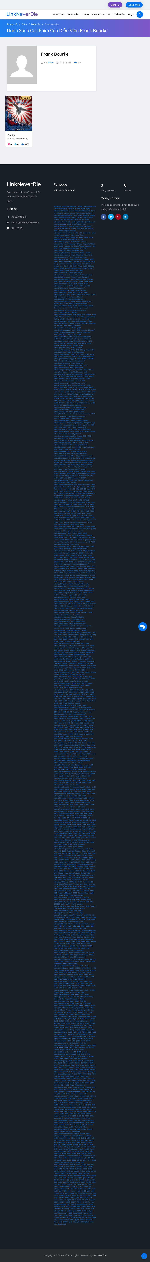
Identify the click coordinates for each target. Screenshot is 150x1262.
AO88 (89, 436)
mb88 (93, 487)
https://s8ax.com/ (60, 900)
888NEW (62, 507)
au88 (60, 487)
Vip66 (78, 222)
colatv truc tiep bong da (85, 228)
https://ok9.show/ (70, 560)
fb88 (92, 425)
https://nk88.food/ (78, 787)
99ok (75, 542)
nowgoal (67, 246)
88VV (94, 566)
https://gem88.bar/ (75, 244)
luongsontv (74, 237)
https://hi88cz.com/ (72, 999)
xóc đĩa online (58, 560)
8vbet (72, 1001)
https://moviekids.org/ (72, 496)
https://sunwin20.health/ (62, 772)
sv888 (76, 747)
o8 (59, 376)
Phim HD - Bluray (102, 14)
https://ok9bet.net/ (81, 1034)
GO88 (94, 295)
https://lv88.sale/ (60, 1078)
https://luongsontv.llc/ (61, 544)
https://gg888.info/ (60, 847)
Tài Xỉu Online (74, 1043)
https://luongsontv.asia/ (62, 959)
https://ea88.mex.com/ (77, 586)
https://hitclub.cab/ (60, 440)
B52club (61, 390)
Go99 (61, 562)
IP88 (84, 972)
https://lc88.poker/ (60, 930)
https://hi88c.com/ (60, 1010)
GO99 (89, 513)
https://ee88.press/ (89, 930)
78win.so (80, 376)
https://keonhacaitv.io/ (80, 588)
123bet (84, 648)
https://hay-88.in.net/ (61, 568)
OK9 (82, 354)
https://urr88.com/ (81, 1056)
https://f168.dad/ (59, 482)
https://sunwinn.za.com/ (82, 339)
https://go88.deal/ (60, 299)
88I (83, 458)
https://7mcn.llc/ (89, 374)
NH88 (70, 886)
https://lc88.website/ (61, 655)
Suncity (80, 893)
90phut (70, 467)
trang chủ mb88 (73, 635)
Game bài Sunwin (73, 986)
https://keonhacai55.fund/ (76, 507)
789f (71, 602)
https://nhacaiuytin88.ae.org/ (69, 685)
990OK (91, 953)
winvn (73, 613)
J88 (75, 540)
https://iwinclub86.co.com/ (81, 414)
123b (77, 489)
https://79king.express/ (62, 242)
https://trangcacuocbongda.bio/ (65, 436)
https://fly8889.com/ (61, 396)
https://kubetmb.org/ (69, 760)
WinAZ (89, 789)
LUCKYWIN (87, 915)
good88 (61, 776)
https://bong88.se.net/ (75, 423)
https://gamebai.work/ (61, 354)
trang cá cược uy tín (70, 425)
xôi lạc (81, 220)
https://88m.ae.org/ (75, 657)
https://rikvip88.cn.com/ (85, 758)
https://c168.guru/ (60, 1052)
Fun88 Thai (91, 701)
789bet (90, 462)
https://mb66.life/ (86, 226)
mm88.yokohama (84, 760)
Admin (51, 62)
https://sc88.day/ (88, 447)
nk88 (64, 582)
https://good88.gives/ (61, 597)
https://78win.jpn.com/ (61, 809)
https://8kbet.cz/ (65, 840)
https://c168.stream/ (80, 778)
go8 (70, 489)
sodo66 (56, 615)
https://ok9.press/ (60, 447)
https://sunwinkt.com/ (61, 1045)
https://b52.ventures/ (77, 646)
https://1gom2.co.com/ (79, 451)
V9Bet (60, 939)
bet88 (82, 253)
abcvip (60, 844)
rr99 (64, 986)
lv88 (79, 827)
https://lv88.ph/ (82, 822)
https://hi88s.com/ (60, 292)
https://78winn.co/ (60, 915)
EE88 (88, 379)
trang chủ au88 (85, 635)
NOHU (79, 705)
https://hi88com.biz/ (61, 599)
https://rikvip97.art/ (80, 257)
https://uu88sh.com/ (81, 774)
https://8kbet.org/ (60, 310)
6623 (83, 948)
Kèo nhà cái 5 (87, 264)
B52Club (63, 416)
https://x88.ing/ (64, 511)
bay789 (75, 981)
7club (55, 939)
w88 (70, 538)
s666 (61, 668)
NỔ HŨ (91, 398)
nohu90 (56, 416)
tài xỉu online (81, 317)
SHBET (86, 259)
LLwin (69, 588)
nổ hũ (71, 284)
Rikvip (80, 266)
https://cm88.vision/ (88, 330)
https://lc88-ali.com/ (61, 610)
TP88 (68, 818)
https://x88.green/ (60, 500)
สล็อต (90, 321)
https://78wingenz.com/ (71, 469)
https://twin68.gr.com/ (84, 707)
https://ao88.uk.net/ (88, 650)
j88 (71, 597)
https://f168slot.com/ (61, 288)
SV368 (56, 710)
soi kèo (80, 239)
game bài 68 (65, 935)
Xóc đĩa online (76, 264)
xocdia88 (79, 551)
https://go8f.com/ (77, 1008)
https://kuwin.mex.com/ (62, 822)
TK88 (78, 650)
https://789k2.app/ (60, 897)
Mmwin (73, 632)
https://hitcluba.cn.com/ (81, 546)
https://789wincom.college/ (63, 1006)
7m (72, 246)
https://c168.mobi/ (60, 902)
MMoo (61, 1089)
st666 (63, 721)
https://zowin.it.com (61, 579)
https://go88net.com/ (79, 454)
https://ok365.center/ (78, 242)
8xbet (56, 573)
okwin (72, 802)
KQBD (70, 844)
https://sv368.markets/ (62, 738)
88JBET (75, 816)
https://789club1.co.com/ (62, 414)
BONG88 (88, 1087)
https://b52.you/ (87, 440)
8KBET (80, 568)
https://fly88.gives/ (79, 385)
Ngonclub (70, 343)
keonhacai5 (58, 964)
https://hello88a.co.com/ (80, 564)
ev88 (80, 396)
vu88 (87, 663)
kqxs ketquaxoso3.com (84, 213)
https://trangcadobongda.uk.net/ (65, 485)
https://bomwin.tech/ (61, 257)
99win (68, 1056)
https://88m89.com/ (78, 906)
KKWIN (72, 789)
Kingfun (66, 593)
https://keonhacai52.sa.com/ (64, 966)
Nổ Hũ (69, 842)
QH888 (69, 712)
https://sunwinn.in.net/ (62, 551)
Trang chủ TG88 (73, 908)
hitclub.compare (75, 648)
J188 (55, 582)
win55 (91, 690)
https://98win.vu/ (60, 719)
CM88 (65, 326)
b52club (62, 319)
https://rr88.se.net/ (65, 262)
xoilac (94, 233)
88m (69, 853)
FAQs (131, 14)
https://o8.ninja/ (59, 374)
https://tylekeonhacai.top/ (72, 405)
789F (55, 908)
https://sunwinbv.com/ (61, 977)
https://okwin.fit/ (79, 979)
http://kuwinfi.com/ (89, 747)
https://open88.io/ (60, 833)
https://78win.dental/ (61, 911)
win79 (71, 308)
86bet (56, 1067)
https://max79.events (61, 950)
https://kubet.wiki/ (60, 1036)
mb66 (62, 392)
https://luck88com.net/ (85, 864)
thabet (84, 392)
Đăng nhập (134, 4)
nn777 (80, 292)
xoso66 (92, 215)
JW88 (75, 756)
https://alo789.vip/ (60, 924)
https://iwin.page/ (74, 440)
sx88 (60, 928)
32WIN (78, 789)
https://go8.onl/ (78, 659)
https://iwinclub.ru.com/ (73, 268)
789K (65, 836)
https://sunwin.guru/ (61, 438)
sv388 (88, 209)
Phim (24, 24)
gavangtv (57, 239)
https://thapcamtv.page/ (80, 959)
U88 (60, 712)
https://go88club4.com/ (62, 348)
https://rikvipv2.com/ (78, 621)
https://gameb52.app (61, 566)
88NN (56, 730)
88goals (56, 266)
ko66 (64, 699)
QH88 (71, 800)
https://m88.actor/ (60, 604)
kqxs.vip (80, 582)
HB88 (78, 860)
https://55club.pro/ (82, 575)
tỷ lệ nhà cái (91, 520)
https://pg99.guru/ (74, 930)
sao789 (73, 754)
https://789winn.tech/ (61, 805)
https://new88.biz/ (60, 306)
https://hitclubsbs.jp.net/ (76, 299)
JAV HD (57, 1076)
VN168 (73, 551)
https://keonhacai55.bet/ (62, 217)
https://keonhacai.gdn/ (62, 279)
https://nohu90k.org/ (75, 897)
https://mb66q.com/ (61, 226)
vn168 (75, 557)
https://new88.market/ (68, 332)
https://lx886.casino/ (74, 794)
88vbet (61, 789)
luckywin (74, 590)
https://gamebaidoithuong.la (85, 493)
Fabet (88, 941)
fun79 (69, 902)
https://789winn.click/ (75, 798)
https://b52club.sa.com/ (62, 277)
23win (80, 306)
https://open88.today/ (61, 290)
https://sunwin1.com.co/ (62, 617)
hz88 (72, 544)
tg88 (61, 478)
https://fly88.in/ (68, 703)
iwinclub (90, 279)
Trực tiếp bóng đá (66, 220)
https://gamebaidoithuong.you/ (65, 359)
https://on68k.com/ (60, 1032)
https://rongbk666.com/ (62, 253)
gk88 (55, 513)
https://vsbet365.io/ (75, 725)
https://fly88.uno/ (60, 295)
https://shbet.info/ (84, 429)
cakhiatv (64, 239)
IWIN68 (56, 462)
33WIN (87, 498)
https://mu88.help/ (66, 339)
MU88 (90, 370)
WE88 (61, 573)
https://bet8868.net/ (61, 882)
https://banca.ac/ (78, 352)
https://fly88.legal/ (65, 504)
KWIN (79, 754)
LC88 (87, 511)
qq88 (73, 672)
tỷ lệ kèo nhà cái (74, 458)
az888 (77, 643)
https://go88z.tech (66, 1050)
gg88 (75, 730)
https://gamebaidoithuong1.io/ (64, 626)
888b (67, 736)
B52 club (91, 266)
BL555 (68, 535)
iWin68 (84, 630)
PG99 (86, 284)
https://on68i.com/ (60, 677)
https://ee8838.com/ (66, 518)
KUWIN (73, 705)
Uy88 (93, 1081)
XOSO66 (60, 694)
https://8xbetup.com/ (77, 957)
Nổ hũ (90, 341)
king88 (66, 767)
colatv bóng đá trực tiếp (67, 231)
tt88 (88, 487)
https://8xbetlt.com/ (61, 458)
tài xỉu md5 (63, 972)
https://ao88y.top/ (71, 919)
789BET (84, 359)
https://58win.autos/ (70, 553)
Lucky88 (77, 776)
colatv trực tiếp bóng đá (62, 228)
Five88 (56, 944)
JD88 (80, 756)
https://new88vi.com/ (82, 1014)
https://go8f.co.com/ (87, 875)
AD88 (74, 668)
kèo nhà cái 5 (80, 674)
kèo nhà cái (75, 253)
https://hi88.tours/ (78, 696)
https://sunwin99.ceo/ (74, 297)
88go (55, 986)
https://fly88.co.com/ (61, 480)
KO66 (91, 1061)
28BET (85, 752)
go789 (73, 935)
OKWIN (74, 988)
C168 (77, 350)
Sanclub (79, 348)
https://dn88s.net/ (65, 659)
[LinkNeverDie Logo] (22, 13)
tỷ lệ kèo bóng (79, 939)
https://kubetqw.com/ (66, 679)
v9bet (87, 220)
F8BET (77, 670)
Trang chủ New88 (77, 924)
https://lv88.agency (60, 1061)
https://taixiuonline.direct (62, 683)
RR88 (81, 237)
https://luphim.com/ (61, 323)
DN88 (60, 553)
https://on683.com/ (79, 1036)
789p (80, 741)
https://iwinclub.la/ (60, 209)
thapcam (82, 639)
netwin (56, 919)
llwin (91, 730)
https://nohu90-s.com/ (78, 769)
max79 (73, 904)
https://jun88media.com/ (62, 763)
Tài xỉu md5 (68, 831)
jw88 (55, 928)
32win (61, 1070)
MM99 (92, 723)
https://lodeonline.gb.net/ (78, 341)
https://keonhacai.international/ (82, 460)
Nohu (67, 1076)
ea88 (88, 926)
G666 (86, 716)
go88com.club (81, 628)
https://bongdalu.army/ (62, 421)
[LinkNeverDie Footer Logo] (24, 184)
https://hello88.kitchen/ (62, 451)
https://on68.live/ (60, 732)
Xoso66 (71, 226)
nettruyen (57, 206)
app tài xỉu (86, 425)
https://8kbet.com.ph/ (61, 707)
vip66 (73, 222)
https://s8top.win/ (78, 849)
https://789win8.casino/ (77, 502)
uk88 (60, 427)
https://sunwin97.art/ (61, 259)
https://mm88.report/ (85, 590)
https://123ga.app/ (76, 736)
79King (82, 350)
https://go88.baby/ (76, 438)
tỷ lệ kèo (61, 999)
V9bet (76, 308)
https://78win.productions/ (63, 780)
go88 (90, 217)
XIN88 (70, 743)
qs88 (78, 515)
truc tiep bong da (90, 206)
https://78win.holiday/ (66, 813)
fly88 (73, 1065)
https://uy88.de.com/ (80, 538)
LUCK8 (86, 1061)
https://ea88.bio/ (60, 465)
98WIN (86, 732)
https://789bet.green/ (61, 1001)
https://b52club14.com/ (62, 705)
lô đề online (62, 513)
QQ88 (64, 851)
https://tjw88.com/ (76, 1025)
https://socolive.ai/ (79, 714)
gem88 (56, 303)
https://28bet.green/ (61, 734)
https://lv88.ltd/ (63, 524)
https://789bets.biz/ (61, 471)
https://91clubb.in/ (80, 562)
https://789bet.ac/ (75, 820)
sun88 (71, 939)
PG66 (68, 590)
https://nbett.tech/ (60, 922)
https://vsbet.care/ (60, 1087)
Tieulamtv (74, 661)
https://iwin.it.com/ (78, 619)
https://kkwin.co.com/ (61, 602)
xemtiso (56, 754)
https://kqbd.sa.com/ (70, 964)
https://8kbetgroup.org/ (81, 840)
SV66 (55, 1063)
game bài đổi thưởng (67, 674)
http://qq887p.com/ (74, 851)
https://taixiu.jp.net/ (61, 412)
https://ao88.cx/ (59, 661)
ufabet (80, 206)
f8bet (79, 359)
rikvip (74, 217)
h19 (68, 295)
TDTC (84, 1074)
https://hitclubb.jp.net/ (61, 409)
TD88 (79, 1074)
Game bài (79, 370)
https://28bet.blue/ (84, 332)
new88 (66, 681)
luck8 (89, 489)
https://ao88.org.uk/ (76, 990)
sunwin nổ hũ (73, 639)
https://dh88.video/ (77, 524)
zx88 (91, 869)
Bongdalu (87, 423)
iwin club (78, 381)
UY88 (66, 577)
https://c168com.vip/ (61, 796)
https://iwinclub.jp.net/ (79, 407)
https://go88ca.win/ (61, 913)
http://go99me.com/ (80, 712)
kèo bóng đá (71, 864)
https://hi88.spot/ (60, 864)
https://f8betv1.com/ (66, 884)
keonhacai (58, 531)
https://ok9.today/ (89, 886)
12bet (77, 983)
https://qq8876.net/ (60, 502)
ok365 (79, 855)
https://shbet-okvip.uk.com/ (68, 710)
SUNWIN (89, 496)
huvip (93, 745)
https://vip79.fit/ (88, 244)
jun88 (70, 387)
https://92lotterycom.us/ (83, 467)
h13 (73, 818)
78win (93, 211)
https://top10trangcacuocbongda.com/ (71, 361)
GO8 (63, 838)
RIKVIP (84, 268)
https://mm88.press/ (61, 275)
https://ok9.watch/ (60, 434)
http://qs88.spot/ (60, 794)
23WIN (72, 575)
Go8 (64, 880)
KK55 (56, 745)
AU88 (60, 635)
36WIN (88, 696)
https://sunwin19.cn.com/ (80, 277)
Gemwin (74, 443)
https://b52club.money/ (62, 328)
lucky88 (72, 650)
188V (60, 855)
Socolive (82, 734)
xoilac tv (71, 209)
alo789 (56, 674)
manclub (63, 345)
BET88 (79, 677)
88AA (76, 723)
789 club (63, 606)
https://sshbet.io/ (77, 363)
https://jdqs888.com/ (61, 1014)
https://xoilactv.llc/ (74, 701)
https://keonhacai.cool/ (74, 374)
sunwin (71, 211)
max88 (56, 268)
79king (60, 356)
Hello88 (81, 692)
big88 (77, 1083)
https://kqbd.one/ (60, 423)
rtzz (59, 838)
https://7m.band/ (78, 418)
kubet (83, 209)
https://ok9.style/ (82, 738)
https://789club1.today (70, 571)
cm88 (81, 345)
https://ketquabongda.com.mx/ (79, 509)
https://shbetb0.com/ (61, 368)
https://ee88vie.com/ (82, 211)
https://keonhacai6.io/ (61, 1003)
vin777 (93, 937)
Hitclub (80, 284)
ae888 (59, 326)
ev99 (69, 526)
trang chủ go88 (63, 650)
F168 (55, 356)
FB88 (56, 1047)
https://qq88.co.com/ (61, 1030)
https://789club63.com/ (62, 621)
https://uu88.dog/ (89, 772)
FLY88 (70, 292)
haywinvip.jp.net (59, 630)
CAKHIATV (76, 694)
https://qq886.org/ (79, 1010)
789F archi (72, 882)
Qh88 (60, 564)
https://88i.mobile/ (60, 657)
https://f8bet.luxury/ (61, 953)
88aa (84, 851)
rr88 (64, 394)
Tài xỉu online (86, 743)
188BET (60, 449)
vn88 (89, 566)
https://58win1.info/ (60, 714)
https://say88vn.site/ (72, 641)
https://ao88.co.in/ (73, 1078)
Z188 (84, 436)
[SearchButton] (140, 14)
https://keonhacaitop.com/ (77, 310)
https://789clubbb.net (61, 946)
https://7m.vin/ (81, 566)
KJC (81, 248)
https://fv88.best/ (60, 875)
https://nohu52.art (89, 604)
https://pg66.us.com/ (61, 286)
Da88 (68, 944)
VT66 (85, 756)
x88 (70, 396)
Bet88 (75, 292)
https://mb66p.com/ (88, 222)
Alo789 (76, 220)
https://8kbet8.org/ (76, 368)
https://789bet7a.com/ (61, 613)
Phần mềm (73, 14)
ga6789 (73, 721)
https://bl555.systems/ (84, 465)
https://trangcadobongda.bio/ (64, 370)
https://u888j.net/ (71, 476)
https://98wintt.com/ (79, 1081)
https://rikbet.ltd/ (77, 255)
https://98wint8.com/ (76, 1089)
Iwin (60, 308)
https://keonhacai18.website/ (64, 381)
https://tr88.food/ (60, 758)
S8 (82, 515)
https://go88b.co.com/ (76, 412)
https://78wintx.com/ (76, 398)
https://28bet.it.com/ (61, 820)
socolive (56, 220)
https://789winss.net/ (75, 915)
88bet (67, 540)
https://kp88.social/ (78, 535)
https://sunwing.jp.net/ (87, 571)
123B (93, 719)
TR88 (77, 752)
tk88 (85, 372)
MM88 (82, 235)
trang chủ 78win (72, 975)
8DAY (55, 941)
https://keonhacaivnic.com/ (68, 529)
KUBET (93, 906)
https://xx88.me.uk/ (60, 244)
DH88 (89, 860)
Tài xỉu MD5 (68, 266)
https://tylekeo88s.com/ (62, 672)
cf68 (61, 688)
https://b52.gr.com (82, 935)
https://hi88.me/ (59, 379)
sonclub (79, 904)
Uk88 (78, 944)
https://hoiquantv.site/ (78, 383)
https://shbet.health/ (61, 542)
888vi (61, 871)
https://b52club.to (84, 485)
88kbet (61, 802)
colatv (73, 228)
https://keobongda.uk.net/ (72, 829)
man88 (83, 900)
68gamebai (76, 880)
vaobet (73, 295)
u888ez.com (64, 595)
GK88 (89, 776)
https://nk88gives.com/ (76, 922)
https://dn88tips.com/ (83, 802)
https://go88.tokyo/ (75, 273)
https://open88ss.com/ (77, 953)
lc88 (75, 732)
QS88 (70, 429)
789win (56, 270)
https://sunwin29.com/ (62, 643)
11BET (77, 1001)
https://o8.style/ (73, 394)
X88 (79, 743)
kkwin (65, 749)
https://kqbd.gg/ (72, 719)
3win (77, 875)
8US (75, 1074)
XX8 (70, 668)
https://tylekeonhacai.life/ (78, 303)
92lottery (57, 935)
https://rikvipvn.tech (76, 950)
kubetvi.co (73, 568)
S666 (87, 643)
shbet (70, 500)
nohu (66, 538)
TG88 (92, 800)
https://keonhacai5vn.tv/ (62, 1039)
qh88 (73, 526)
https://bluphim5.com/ (61, 237)
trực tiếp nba (72, 239)
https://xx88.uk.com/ (72, 652)
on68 (60, 639)
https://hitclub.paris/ (61, 990)
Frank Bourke (52, 24)
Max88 (73, 328)
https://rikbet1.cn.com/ (84, 456)
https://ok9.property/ (68, 376)
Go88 (61, 246)
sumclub (74, 498)
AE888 (91, 1056)
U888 (71, 480)
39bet (56, 685)
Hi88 (55, 979)
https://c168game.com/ (65, 1074)
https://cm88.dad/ (76, 270)
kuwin (92, 504)
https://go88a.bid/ (77, 617)
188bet (88, 968)
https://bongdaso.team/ (62, 418)
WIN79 (89, 946)
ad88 (67, 783)
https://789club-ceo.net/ (62, 443)
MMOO (92, 575)
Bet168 (75, 306)
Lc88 (92, 509)
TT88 (70, 1087)
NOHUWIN (89, 939)
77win (72, 432)
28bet (82, 599)
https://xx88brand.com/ (83, 275)
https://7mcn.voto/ (60, 429)
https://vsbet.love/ (60, 1017)
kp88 (55, 877)
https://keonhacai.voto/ (62, 301)
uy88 (61, 462)
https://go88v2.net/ (61, 692)
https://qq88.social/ (65, 893)
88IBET (73, 511)
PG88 (69, 306)
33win (83, 487)
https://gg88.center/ (87, 394)
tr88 (66, 648)
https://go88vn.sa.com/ (62, 363)
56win (89, 972)
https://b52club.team (82, 403)
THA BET (88, 889)
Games (85, 14)
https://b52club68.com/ (62, 456)
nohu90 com (63, 862)
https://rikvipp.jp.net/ (78, 409)
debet (93, 1036)
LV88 (76, 767)
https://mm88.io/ (60, 251)
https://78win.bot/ (60, 334)
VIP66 (69, 224)
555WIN (92, 866)
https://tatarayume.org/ (79, 765)
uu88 (74, 330)
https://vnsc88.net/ (86, 476)
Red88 (93, 941)
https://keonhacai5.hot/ (77, 624)
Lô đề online (64, 398)
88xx (64, 487)
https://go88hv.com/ (80, 549)
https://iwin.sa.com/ (61, 273)
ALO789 (91, 359)
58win (92, 401)
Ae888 (78, 613)
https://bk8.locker (60, 891)
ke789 (56, 491)
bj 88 (91, 579)
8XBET (56, 549)
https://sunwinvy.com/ (72, 873)
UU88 (83, 511)
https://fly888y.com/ (73, 630)
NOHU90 (81, 498)
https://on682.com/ (75, 688)
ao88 (55, 394)
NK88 (69, 487)
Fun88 (77, 209)
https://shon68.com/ (61, 968)
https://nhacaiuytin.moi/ (79, 421)
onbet (56, 670)
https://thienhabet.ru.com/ (63, 337)
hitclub (79, 217)
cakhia (84, 462)
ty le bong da (58, 496)
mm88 (83, 986)
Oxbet (73, 944)
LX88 (91, 1008)
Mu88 (56, 948)
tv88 (69, 714)
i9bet (87, 319)
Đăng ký (115, 4)
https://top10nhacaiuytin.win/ (69, 248)
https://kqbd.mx (59, 1054)
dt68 (55, 297)
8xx (85, 248)
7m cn (56, 937)
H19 (71, 756)
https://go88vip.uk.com (62, 906)
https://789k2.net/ (88, 754)
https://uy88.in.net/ (60, 586)
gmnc (93, 471)
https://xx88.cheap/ (81, 955)
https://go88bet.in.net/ (62, 632)
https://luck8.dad (89, 551)
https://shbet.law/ (75, 365)
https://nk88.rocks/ (86, 997)
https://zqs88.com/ (60, 811)
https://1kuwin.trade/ (61, 690)
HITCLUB (86, 500)
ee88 (65, 557)
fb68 (91, 983)
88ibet (56, 1058)
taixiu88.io (86, 529)
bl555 (68, 520)
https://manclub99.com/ (62, 312)
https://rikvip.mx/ (65, 549)
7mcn (68, 264)
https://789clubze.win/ (79, 321)
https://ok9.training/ (61, 778)
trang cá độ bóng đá (85, 1017)
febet (65, 844)
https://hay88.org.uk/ (74, 699)
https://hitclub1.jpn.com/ (62, 619)
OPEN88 (83, 290)
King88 (75, 831)
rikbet (56, 529)
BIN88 (56, 246)
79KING (71, 323)
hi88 (74, 902)
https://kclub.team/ (76, 259)
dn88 (87, 573)
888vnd (66, 871)
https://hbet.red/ (60, 588)
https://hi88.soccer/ (81, 1021)
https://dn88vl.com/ (76, 895)
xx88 (80, 233)
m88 (86, 690)
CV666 (94, 917)
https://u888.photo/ (83, 473)
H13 (68, 756)
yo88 (84, 396)
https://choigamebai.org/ (83, 246)
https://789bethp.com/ (72, 478)
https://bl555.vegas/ (72, 961)
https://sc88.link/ (59, 590)
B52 (61, 303)
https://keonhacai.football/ (63, 215)
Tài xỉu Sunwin (88, 1039)
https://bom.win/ (59, 343)
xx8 (63, 783)
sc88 (69, 352)
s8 (78, 637)
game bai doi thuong (70, 889)
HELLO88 (81, 1019)
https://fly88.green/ (78, 379)
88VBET (82, 869)
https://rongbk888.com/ (75, 251)
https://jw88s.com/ (60, 743)
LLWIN (88, 350)
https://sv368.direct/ (61, 211)
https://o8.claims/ (88, 811)
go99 (55, 487)
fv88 (87, 869)
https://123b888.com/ (82, 518)
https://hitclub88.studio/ (84, 608)
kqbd (80, 308)
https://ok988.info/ (60, 387)
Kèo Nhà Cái (74, 593)
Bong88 (85, 323)
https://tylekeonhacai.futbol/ (64, 233)
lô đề (79, 425)
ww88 (56, 520)
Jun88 (76, 286)
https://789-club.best (84, 632)
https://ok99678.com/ (61, 432)
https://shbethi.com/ (61, 365)
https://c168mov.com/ (85, 480)
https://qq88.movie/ (65, 979)
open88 (87, 286)
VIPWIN (92, 774)
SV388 (64, 886)
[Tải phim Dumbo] (18, 113)
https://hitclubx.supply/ (66, 493)
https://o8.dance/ (74, 811)
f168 (75, 343)
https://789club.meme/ (62, 765)
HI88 (55, 893)
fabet (65, 427)
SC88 (81, 432)
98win (88, 502)
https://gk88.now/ (60, 997)
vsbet (56, 427)
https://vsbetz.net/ (60, 725)
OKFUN (68, 816)
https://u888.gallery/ (61, 584)
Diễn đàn (120, 14)
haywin (61, 641)
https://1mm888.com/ (61, 957)
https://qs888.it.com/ (61, 785)
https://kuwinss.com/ (81, 800)
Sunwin (56, 398)
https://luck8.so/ (59, 535)
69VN (69, 855)
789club (88, 315)
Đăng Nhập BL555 (89, 871)
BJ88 (72, 783)
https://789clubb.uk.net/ (62, 407)
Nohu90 (75, 345)
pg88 (91, 858)
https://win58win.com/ (80, 877)
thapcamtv (87, 233)
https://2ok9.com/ (60, 352)
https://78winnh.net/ (79, 224)
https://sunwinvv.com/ (80, 579)
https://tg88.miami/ (86, 816)
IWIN (75, 215)
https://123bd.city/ (80, 1028)
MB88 (81, 1006)
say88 (71, 599)
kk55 (71, 732)
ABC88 (87, 692)
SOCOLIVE (85, 694)
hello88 (56, 736)
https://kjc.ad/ (86, 749)
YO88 (84, 946)
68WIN (90, 593)
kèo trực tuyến (81, 520)
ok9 (94, 246)
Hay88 (56, 507)
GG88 (61, 281)
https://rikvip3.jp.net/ (61, 624)
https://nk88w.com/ (65, 747)
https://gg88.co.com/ (83, 301)
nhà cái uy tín (58, 213)
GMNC (69, 345)
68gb (93, 485)
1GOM (75, 266)
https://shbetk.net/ (60, 467)
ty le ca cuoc (61, 264)
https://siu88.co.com (87, 727)
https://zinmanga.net (69, 206)
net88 (89, 343)
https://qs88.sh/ (87, 829)
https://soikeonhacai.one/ (63, 546)
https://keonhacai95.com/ (63, 315)
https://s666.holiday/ (61, 666)
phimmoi (63, 824)
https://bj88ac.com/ (67, 615)
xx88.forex (61, 756)
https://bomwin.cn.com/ (62, 454)
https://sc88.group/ (83, 295)
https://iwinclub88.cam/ (72, 745)
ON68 (56, 593)
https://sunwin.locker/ (62, 235)
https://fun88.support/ (67, 983)
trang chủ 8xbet (78, 1087)
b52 (76, 233)
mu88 (65, 489)
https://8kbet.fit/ (59, 842)
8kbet (56, 262)
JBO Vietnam (91, 862)
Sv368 (77, 290)
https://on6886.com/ (82, 1030)
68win (77, 544)
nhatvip (56, 648)
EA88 (85, 593)
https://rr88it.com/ (60, 321)
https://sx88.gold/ (60, 526)
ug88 (82, 643)
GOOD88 (57, 904)
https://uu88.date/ (60, 716)
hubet (61, 557)
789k (61, 522)
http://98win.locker (69, 933)
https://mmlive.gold (75, 491)
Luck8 (85, 533)
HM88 (56, 577)
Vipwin (90, 606)
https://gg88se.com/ (87, 652)
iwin (61, 266)
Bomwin (74, 312)
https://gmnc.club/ (60, 533)
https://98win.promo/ (77, 1085)
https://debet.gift (70, 1019)
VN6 (55, 818)
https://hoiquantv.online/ (62, 385)
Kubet (94, 577)
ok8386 (91, 588)
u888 (73, 473)
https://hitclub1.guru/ (61, 646)
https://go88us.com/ (61, 1043)
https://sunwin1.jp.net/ (83, 626)
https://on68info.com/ (87, 710)
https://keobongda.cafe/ (62, 330)
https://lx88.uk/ (74, 862)
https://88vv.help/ (60, 798)
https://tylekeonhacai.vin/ (76, 416)
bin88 (56, 281)
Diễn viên (35, 24)
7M (79, 858)
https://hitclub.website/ (62, 255)
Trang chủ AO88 (59, 917)
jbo (85, 1001)
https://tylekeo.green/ (86, 356)
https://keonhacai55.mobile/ (63, 445)
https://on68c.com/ (76, 681)
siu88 (60, 394)
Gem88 (62, 944)
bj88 (55, 376)
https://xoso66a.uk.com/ (62, 787)
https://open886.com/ (77, 288)
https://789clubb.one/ (78, 279)
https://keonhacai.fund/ (62, 222)
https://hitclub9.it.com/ (72, 573)
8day (66, 449)
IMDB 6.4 (25, 98)
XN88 (63, 769)
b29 (82, 401)
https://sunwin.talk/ (60, 284)
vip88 (66, 939)
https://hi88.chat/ (81, 445)
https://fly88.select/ (76, 372)
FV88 (85, 606)
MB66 (76, 226)
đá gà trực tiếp (74, 666)
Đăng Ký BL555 (82, 866)
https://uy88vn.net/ (61, 981)
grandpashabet (79, 655)
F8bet (72, 403)
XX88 (72, 235)
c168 (86, 398)
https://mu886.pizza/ (82, 679)
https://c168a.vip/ (60, 975)
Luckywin (67, 515)
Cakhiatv (72, 807)
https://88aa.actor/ (74, 326)
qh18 (55, 741)
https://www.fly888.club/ (82, 337)
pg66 (87, 734)
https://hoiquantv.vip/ (61, 383)
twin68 (66, 575)
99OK (60, 880)
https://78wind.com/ (61, 372)
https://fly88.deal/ (74, 434)
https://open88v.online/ (78, 522)
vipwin (62, 648)
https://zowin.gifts (60, 1041)
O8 (88, 504)
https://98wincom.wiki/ (62, 994)
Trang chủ (58, 14)
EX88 (86, 813)
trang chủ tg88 (65, 637)
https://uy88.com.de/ (81, 584)
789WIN (74, 842)
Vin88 (72, 608)
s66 (55, 694)
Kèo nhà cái (71, 513)
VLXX (94, 1074)
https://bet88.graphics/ (62, 350)
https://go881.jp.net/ (61, 341)
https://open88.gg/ (64, 866)
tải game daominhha (71, 281)
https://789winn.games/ (62, 849)
